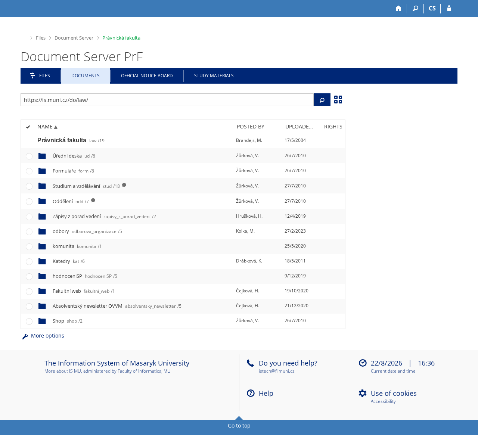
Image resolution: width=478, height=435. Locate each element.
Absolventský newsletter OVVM (117, 305)
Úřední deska (74, 155)
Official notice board (147, 75)
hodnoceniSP (85, 276)
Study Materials (214, 75)
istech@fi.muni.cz (277, 371)
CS (432, 8)
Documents (85, 75)
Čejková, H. (247, 291)
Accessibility (383, 401)
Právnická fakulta (121, 37)
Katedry (69, 261)
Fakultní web (84, 291)
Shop (68, 320)
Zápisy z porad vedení (104, 216)
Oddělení (71, 201)
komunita (77, 246)
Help (266, 393)
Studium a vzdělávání (86, 186)
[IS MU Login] (449, 8)
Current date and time (393, 371)
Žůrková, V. (247, 155)
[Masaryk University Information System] (34, 8)
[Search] (415, 8)
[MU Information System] (24, 37)
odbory (87, 231)
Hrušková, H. (249, 216)
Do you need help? (288, 362)
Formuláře (73, 170)
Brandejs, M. (249, 140)
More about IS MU (62, 371)
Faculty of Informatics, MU (144, 371)
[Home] (398, 8)
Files (41, 37)
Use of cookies (394, 393)
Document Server (74, 37)
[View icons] (337, 98)
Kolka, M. (245, 231)
